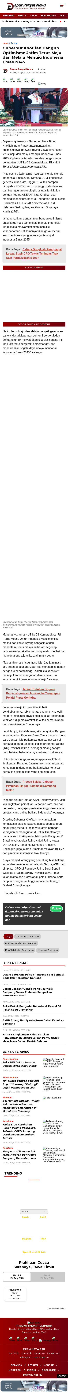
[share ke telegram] (27, 83)
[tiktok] (55, 1340)
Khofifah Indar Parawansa (19, 950)
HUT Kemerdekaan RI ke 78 (21, 943)
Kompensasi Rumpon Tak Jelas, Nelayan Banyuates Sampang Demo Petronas (19, 1155)
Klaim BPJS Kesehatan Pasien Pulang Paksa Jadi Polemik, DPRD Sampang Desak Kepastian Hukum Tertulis (19, 1131)
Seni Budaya (48, 15)
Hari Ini (17, 1276)
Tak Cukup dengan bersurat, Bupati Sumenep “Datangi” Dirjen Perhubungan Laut (21, 1084)
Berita (22, 15)
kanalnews (53, 1353)
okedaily (14, 1353)
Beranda (8, 15)
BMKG (62, 1308)
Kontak (49, 1365)
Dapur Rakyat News (21, 69)
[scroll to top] (63, 1373)
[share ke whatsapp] (20, 83)
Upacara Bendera (48, 950)
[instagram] (27, 1340)
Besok (47, 1276)
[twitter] (20, 1340)
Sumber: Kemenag (34, 1256)
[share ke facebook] (6, 83)
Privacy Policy (32, 1375)
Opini (33, 15)
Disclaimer (49, 1370)
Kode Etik (15, 1370)
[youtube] (35, 1340)
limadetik (26, 1353)
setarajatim (26, 1357)
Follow (56, 908)
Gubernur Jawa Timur (28, 936)
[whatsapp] (45, 1340)
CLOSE (62, 1376)
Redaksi (33, 1365)
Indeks (31, 1370)
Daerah (14, 43)
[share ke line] (34, 83)
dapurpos (39, 1353)
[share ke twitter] (13, 83)
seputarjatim (41, 1357)
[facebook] (12, 1340)
